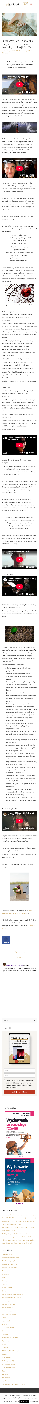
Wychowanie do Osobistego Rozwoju (13, 1384)
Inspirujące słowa (7, 1307)
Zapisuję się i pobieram (19, 1092)
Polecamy (5, 1334)
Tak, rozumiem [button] (24, 1401)
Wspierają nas (6, 1377)
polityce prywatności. (11, 1087)
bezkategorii (5, 1274)
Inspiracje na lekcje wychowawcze (12, 1294)
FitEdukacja (5, 1284)
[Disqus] (19, 986)
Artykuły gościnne (7, 1254)
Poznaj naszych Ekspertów (10, 1337)
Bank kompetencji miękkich (10, 1257)
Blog (3, 1277)
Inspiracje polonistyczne (9, 1301)
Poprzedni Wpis (20, 952)
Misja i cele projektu (8, 1327)
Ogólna (4, 1331)
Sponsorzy (5, 1354)
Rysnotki (4, 1344)
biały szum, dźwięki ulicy (26, 312)
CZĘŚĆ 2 (19, 1203)
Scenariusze (5, 1348)
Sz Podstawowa (6, 1357)
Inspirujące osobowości (9, 1304)
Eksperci (4, 1281)
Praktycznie (5, 1341)
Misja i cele (5, 1324)
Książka (4, 1317)
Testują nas (5, 1374)
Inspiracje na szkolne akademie (11, 1297)
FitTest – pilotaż (7, 1287)
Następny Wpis (19, 957)
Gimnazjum (5, 1291)
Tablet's (4, 1371)
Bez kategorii (6, 1271)
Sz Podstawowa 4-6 (8, 1361)
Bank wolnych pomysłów (9, 1264)
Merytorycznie (6, 1321)
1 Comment (5, 51)
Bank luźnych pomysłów (9, 1261)
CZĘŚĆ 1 (19, 1156)
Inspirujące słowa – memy (10, 1311)
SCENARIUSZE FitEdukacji (19, 51)
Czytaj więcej (34, 1401)
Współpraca (5, 1381)
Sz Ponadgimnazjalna (8, 1364)
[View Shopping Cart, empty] (25, 4)
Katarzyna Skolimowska (9, 1314)
